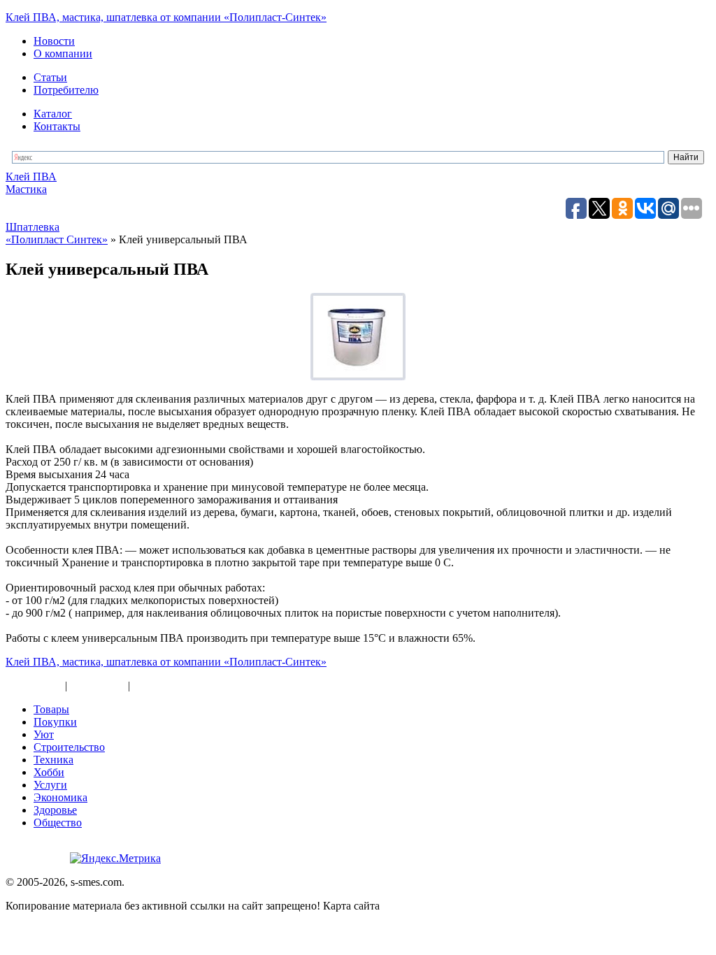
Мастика (26, 189)
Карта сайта (34, 685)
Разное (149, 685)
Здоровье (55, 810)
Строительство (69, 747)
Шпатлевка (32, 227)
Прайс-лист (97, 685)
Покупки (55, 722)
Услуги (50, 785)
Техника (53, 760)
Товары (51, 709)
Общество (58, 822)
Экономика (60, 797)
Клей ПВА (31, 176)
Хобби (49, 772)
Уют (44, 734)
